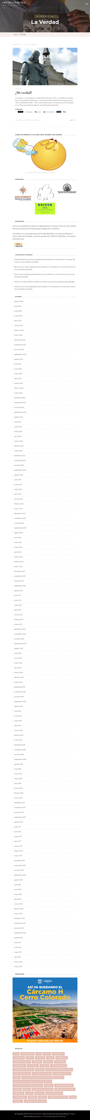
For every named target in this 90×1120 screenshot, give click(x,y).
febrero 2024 (19, 446)
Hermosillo (33, 1065)
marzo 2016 (18, 904)
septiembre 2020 (20, 643)
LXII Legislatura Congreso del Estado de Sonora (32, 1081)
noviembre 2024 (20, 402)
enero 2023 (18, 509)
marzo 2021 (18, 615)
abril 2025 (17, 378)
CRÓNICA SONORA (13, 2)
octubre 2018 (19, 754)
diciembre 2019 (19, 687)
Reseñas (32, 1097)
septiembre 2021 (20, 586)
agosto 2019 (18, 706)
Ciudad (46, 1053)
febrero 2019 (18, 735)
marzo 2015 (18, 962)
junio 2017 (17, 832)
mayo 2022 (18, 547)
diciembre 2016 (19, 860)
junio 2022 (18, 542)
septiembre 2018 (20, 759)
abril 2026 (17, 320)
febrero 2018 (18, 793)
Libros (16, 1077)
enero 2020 (18, 682)
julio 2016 (17, 884)
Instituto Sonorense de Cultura (59, 1069)
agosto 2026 (18, 301)
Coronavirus (58, 1053)
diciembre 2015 (19, 918)
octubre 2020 (19, 639)
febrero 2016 (18, 909)
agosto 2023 (18, 475)
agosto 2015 (18, 938)
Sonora (42, 1097)
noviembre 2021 (20, 576)
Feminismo (37, 1061)
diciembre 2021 (19, 571)
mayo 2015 (18, 952)
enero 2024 (18, 451)
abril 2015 (17, 957)
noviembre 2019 (20, 692)
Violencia (17, 1101)
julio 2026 (17, 306)
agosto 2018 (18, 764)
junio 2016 (17, 889)
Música (26, 1089)
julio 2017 (17, 827)
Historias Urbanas (58, 1065)
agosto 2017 (18, 822)
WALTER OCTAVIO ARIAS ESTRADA (26, 282)
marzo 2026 (18, 325)
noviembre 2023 (20, 460)
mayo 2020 (18, 663)
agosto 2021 (18, 591)
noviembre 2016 (19, 865)
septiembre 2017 (20, 817)
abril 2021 (17, 610)
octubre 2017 (19, 812)
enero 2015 (18, 966)
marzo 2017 (18, 846)
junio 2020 (18, 658)
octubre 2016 (19, 870)
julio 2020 (17, 653)
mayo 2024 (18, 431)
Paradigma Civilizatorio (65, 1089)
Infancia (40, 1069)
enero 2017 (18, 856)
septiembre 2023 (20, 470)
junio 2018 (18, 774)
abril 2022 (17, 552)
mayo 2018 (18, 778)
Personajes (18, 1093)
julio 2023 (17, 480)
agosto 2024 (18, 417)
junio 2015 (17, 947)
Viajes (72, 1097)
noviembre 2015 (19, 923)
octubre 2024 (19, 407)
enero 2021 (18, 624)
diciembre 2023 (19, 455)
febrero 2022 (19, 562)
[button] (23, 193)
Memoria (49, 1085)
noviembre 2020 (20, 634)
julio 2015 (17, 942)
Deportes (40, 1057)
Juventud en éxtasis (21, 1073)
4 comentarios (35, 120)
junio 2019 (17, 716)
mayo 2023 (18, 489)
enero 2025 (18, 393)
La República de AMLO (62, 1073)
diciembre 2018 (19, 745)
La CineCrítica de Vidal (41, 1073)
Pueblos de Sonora (54, 1093)
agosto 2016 (18, 880)
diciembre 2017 (19, 803)
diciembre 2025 (19, 340)
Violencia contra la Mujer (35, 1101)
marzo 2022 (18, 557)
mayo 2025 (18, 374)
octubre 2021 (19, 581)
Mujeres (17, 1089)
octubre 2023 (19, 465)
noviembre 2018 (20, 750)
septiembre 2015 (20, 933)
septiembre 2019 (20, 701)
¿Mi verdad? (23, 93)
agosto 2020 (18, 648)
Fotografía (60, 1061)
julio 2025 (17, 364)
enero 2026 (18, 335)
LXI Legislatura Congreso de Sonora (27, 1085)
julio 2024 (17, 422)
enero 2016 (18, 913)
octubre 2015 (19, 928)
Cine (38, 1053)
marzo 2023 (18, 499)
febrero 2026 (19, 330)
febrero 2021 (18, 619)
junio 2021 (17, 600)
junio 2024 (18, 427)
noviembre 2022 (20, 518)
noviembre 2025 (20, 345)
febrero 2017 (18, 851)
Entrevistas (61, 1057)
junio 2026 (18, 311)
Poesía (29, 1093)
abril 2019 (17, 725)
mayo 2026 (18, 316)
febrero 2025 (19, 388)
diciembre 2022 (19, 513)
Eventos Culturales (21, 1061)
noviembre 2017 (20, 807)
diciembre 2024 (19, 398)
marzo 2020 (18, 672)
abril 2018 (17, 783)
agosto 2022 (18, 533)
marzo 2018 (18, 788)
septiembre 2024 (20, 412)
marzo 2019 (18, 730)
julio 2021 (17, 595)
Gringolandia (19, 1065)
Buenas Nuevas (27, 1053)
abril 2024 (17, 436)
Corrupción (18, 1057)
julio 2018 (17, 769)
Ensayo (50, 1057)
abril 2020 (18, 668)
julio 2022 (17, 537)
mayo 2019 (18, 721)
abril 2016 (17, 899)
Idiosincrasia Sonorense (23, 1069)
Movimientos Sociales (64, 1085)
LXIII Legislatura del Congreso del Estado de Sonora (42, 1077)
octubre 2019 (19, 697)
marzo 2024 (18, 441)
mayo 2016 (18, 894)
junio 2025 (18, 369)
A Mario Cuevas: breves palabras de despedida (58, 282)
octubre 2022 (19, 523)
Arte (16, 1053)
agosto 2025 (18, 359)
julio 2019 (17, 711)
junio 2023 (18, 484)
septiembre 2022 (20, 528)
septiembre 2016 (20, 875)
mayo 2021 (18, 605)
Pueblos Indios (19, 1097)
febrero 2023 (19, 504)
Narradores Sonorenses (43, 1089)
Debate (30, 1057)
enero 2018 (18, 798)
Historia (44, 1065)
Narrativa (18, 88)
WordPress (62, 1116)
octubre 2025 (19, 349)
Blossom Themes (42, 1116)
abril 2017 (17, 841)
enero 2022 (18, 566)
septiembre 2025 (20, 354)
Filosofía (48, 1061)
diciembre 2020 (19, 629)
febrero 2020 (19, 677)
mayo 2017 (18, 836)
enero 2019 (18, 740)
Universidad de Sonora (57, 1097)
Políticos (39, 1093)
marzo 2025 (18, 383)
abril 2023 (17, 494)
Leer (71, 120)
